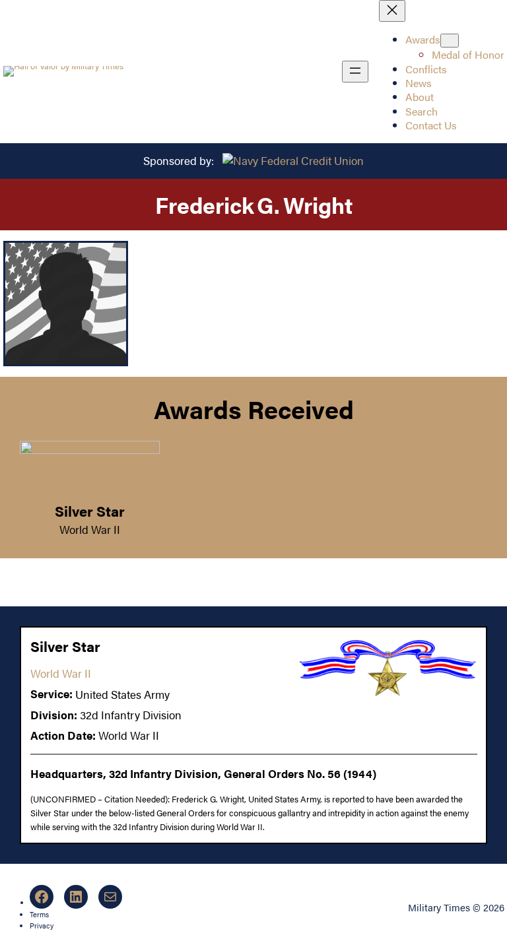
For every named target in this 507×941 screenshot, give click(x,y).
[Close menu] (392, 11)
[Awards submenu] (449, 41)
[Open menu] (355, 71)
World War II (89, 529)
